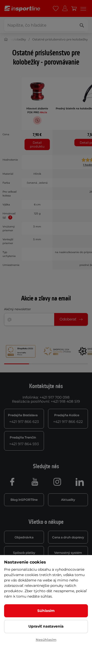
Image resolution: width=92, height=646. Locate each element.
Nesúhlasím (46, 640)
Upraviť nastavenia (46, 626)
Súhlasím (46, 610)
